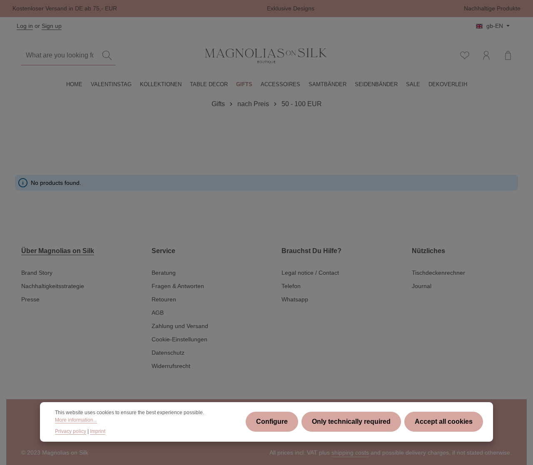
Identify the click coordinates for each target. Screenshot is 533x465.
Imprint (97, 431)
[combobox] (60, 55)
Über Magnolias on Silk (57, 250)
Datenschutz (168, 352)
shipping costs (350, 452)
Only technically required (351, 421)
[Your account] (486, 55)
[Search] (107, 55)
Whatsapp (294, 299)
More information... (76, 420)
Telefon (291, 286)
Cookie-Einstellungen (179, 339)
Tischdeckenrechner (438, 272)
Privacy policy (70, 431)
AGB (158, 312)
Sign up (52, 25)
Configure (272, 421)
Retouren (164, 299)
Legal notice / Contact (310, 272)
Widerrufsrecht (171, 366)
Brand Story (36, 272)
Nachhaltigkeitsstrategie (52, 286)
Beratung (164, 272)
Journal (421, 286)
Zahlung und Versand (180, 326)
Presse (30, 299)
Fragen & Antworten (178, 286)
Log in (25, 25)
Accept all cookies (444, 421)
